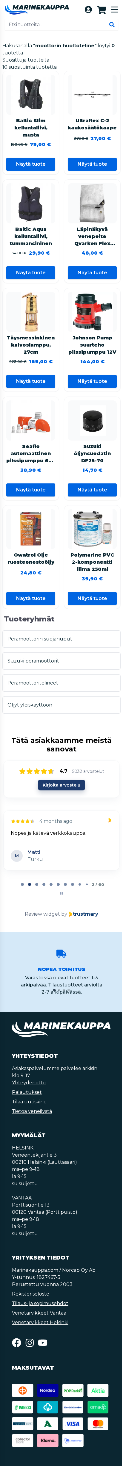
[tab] (22, 884)
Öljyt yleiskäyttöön (29, 705)
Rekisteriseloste (30, 1294)
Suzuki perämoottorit (33, 661)
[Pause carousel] (61, 893)
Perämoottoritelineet (32, 683)
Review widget (42, 914)
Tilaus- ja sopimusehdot (40, 1303)
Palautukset (27, 1092)
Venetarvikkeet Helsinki (40, 1322)
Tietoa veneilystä (32, 1111)
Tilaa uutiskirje (29, 1102)
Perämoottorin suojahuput (39, 639)
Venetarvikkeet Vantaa (39, 1313)
